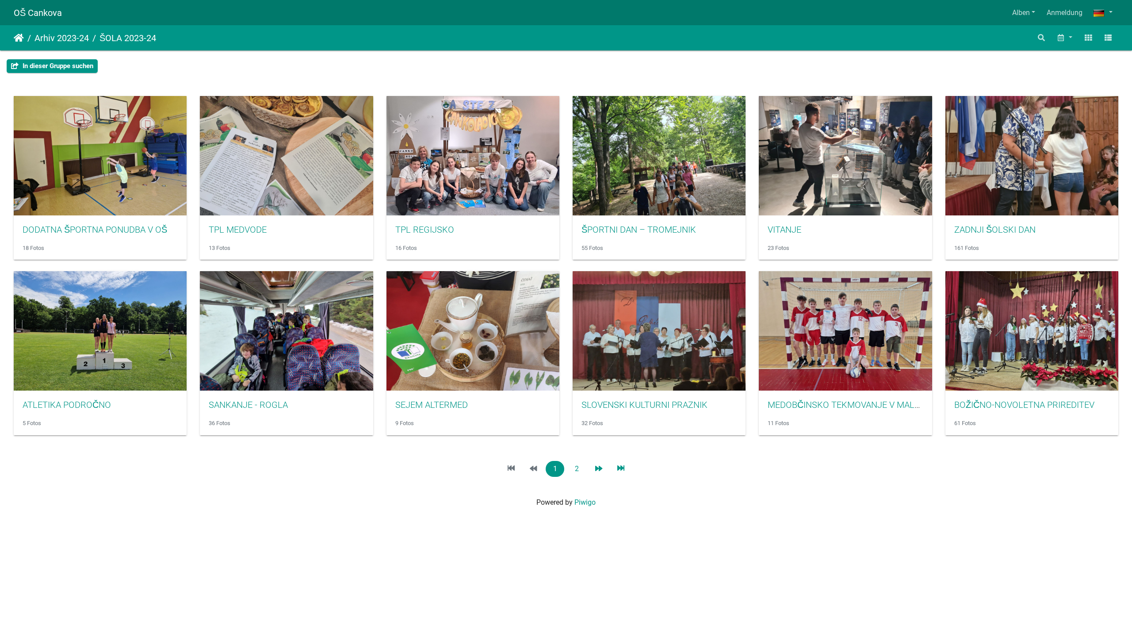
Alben (1021, 12)
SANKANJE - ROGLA (248, 404)
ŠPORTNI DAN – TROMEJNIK (638, 229)
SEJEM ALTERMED (431, 404)
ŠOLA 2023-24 (127, 38)
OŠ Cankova (38, 13)
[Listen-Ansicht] (1108, 38)
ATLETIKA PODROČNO (67, 404)
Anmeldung (1064, 12)
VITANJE (784, 229)
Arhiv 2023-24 (61, 38)
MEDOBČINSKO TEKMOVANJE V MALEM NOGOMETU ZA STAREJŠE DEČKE (915, 404)
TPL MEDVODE (238, 229)
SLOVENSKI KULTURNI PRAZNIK (644, 404)
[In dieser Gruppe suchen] (1042, 38)
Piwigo (585, 502)
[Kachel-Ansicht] (1088, 38)
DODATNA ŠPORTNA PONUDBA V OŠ (95, 229)
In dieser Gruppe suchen (57, 66)
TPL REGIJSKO (424, 229)
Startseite (19, 38)
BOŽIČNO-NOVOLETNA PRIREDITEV (1024, 404)
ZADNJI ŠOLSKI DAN (995, 229)
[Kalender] (1064, 38)
